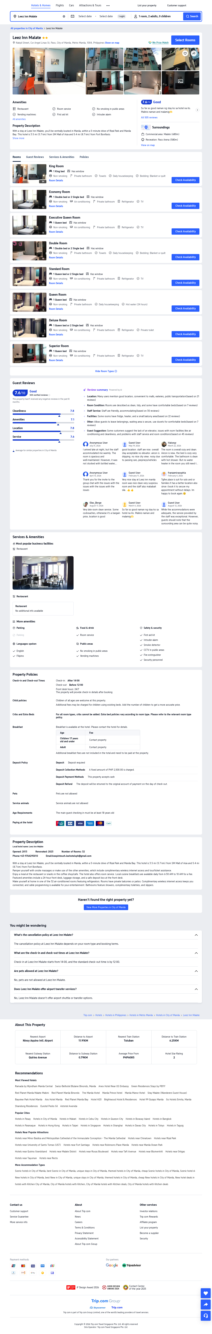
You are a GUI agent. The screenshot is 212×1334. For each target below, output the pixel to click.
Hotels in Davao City (135, 1125)
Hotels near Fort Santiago (77, 1145)
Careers (78, 1222)
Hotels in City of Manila (168, 1015)
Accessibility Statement (87, 1238)
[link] (147, 5)
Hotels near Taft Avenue (123, 1151)
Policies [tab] (84, 157)
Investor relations (148, 1211)
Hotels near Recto (48, 1158)
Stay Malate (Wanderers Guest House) (167, 1093)
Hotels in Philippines (115, 1015)
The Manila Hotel (91, 1093)
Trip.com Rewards (149, 1216)
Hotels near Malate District (63, 1151)
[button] (108, 5)
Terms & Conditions (85, 1227)
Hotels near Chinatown (139, 1138)
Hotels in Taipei (70, 1125)
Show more (18, 138)
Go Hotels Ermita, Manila (178, 1099)
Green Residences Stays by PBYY (148, 1086)
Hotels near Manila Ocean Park (147, 1145)
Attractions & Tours (90, 5)
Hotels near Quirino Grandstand (31, 1151)
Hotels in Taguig (175, 1125)
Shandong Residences (26, 1106)
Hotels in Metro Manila (141, 1015)
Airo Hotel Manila (53, 1099)
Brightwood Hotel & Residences (120, 1099)
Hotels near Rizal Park (165, 1138)
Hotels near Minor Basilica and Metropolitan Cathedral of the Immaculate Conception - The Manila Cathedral (70, 1138)
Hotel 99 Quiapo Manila (151, 1099)
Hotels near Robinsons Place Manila (110, 1145)
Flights (60, 5)
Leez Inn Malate (27, 37)
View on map (148, 145)
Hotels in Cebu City (88, 1119)
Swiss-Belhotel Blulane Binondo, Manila (75, 1086)
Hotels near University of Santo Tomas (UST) (38, 1145)
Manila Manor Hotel (135, 1093)
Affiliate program (148, 1222)
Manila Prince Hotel (112, 1093)
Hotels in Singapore (91, 1125)
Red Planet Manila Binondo (66, 1093)
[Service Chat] (206, 1316)
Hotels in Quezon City (112, 1119)
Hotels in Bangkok (162, 1119)
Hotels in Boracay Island (138, 1119)
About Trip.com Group (86, 1244)
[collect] (206, 1293)
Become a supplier (149, 1233)
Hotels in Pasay (23, 1119)
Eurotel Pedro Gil (49, 1106)
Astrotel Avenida (68, 1106)
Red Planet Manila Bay (76, 1099)
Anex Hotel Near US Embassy (114, 1086)
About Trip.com (82, 1211)
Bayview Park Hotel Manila (28, 1099)
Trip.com (87, 1015)
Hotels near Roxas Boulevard (93, 1151)
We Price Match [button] (160, 42)
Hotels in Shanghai (113, 1125)
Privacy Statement (84, 1233)
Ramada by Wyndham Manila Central (34, 1086)
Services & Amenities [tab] (61, 157)
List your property (149, 1227)
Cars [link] (71, 5)
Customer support (19, 1211)
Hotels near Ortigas (175, 1151)
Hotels (98, 1015)
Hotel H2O (96, 1099)
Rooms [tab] (17, 157)
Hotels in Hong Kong (49, 1125)
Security (144, 1238)
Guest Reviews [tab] (35, 157)
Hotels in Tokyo (156, 1125)
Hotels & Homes (41, 5)
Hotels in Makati (68, 1119)
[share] (206, 1304)
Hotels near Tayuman (26, 1158)
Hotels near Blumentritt (151, 1151)
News (78, 1216)
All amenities (19, 119)
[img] (49, 71)
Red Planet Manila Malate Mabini (32, 1093)
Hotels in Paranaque (25, 1125)
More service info (18, 1222)
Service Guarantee (19, 1216)
